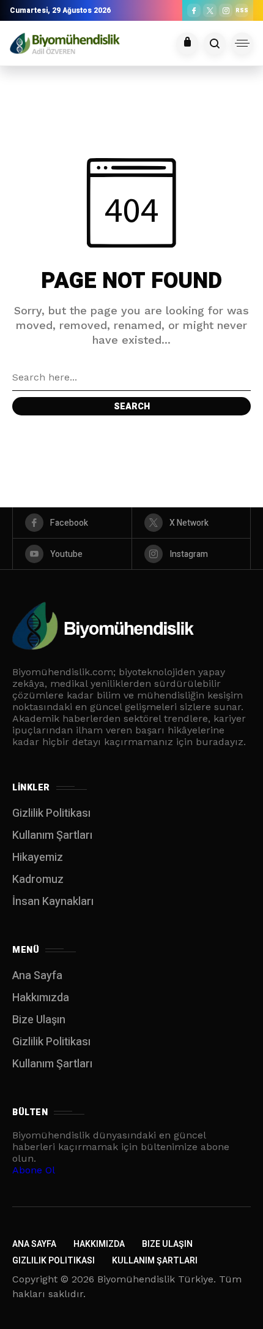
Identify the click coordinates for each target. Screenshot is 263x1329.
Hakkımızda (40, 998)
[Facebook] (194, 10)
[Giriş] (187, 43)
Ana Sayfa (37, 975)
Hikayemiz (37, 857)
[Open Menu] (242, 43)
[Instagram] (225, 10)
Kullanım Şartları (52, 835)
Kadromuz (38, 879)
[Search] (215, 43)
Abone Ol (33, 1170)
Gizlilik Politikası (51, 813)
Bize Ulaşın (38, 1020)
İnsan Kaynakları (53, 901)
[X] (210, 10)
